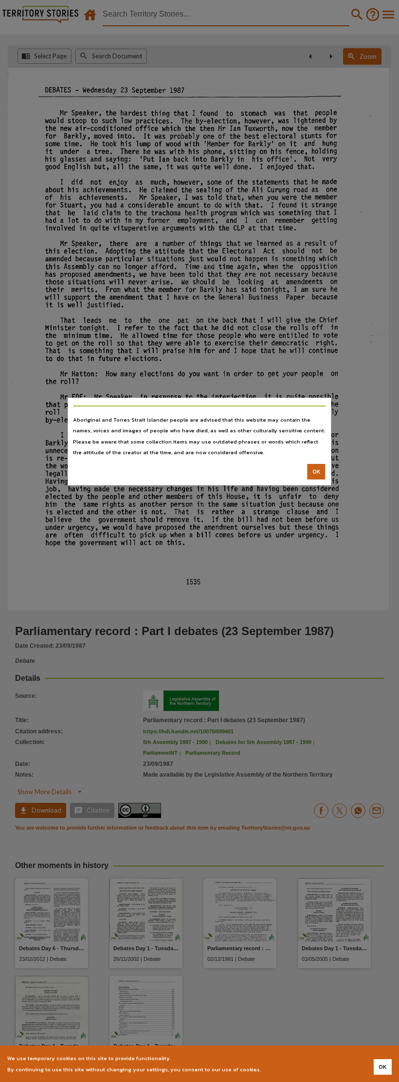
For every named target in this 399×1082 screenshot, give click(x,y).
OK (316, 471)
